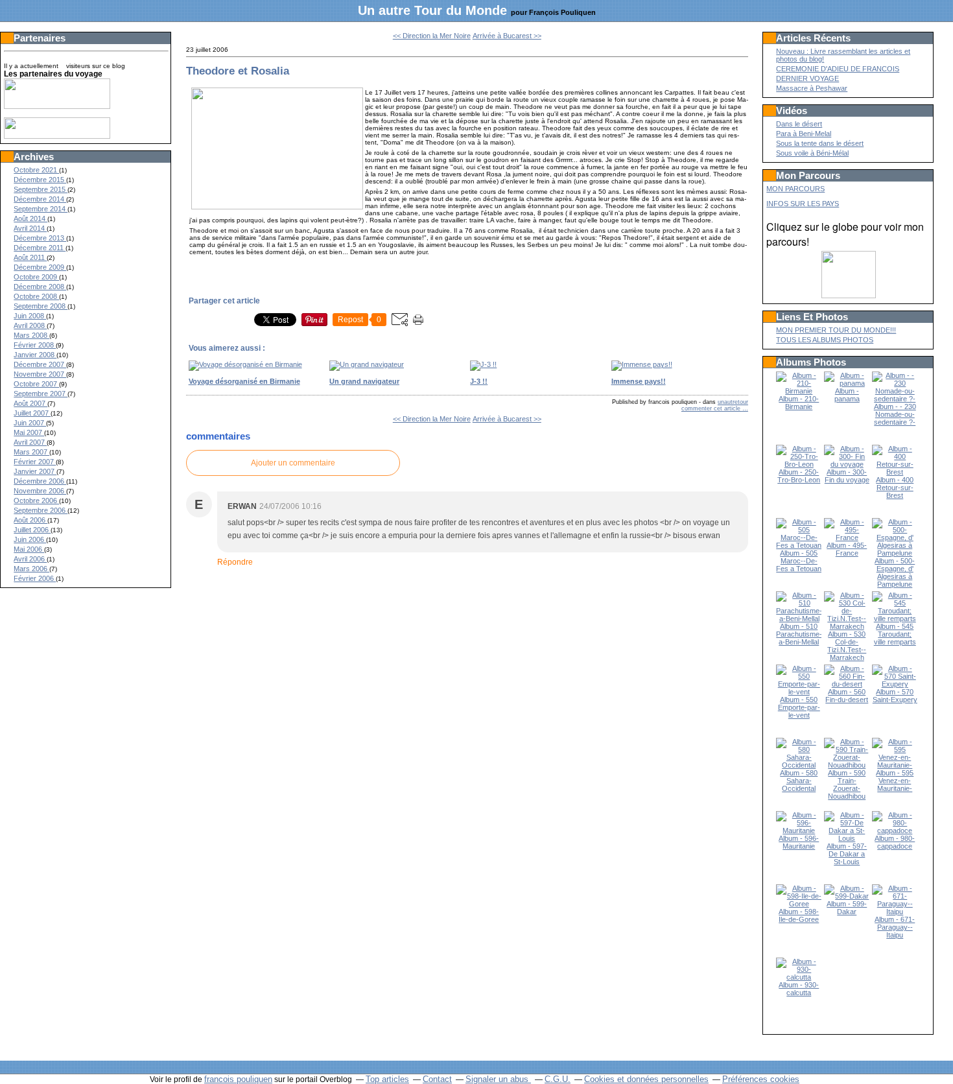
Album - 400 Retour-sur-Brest (894, 487)
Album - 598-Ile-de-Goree (799, 915)
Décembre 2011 (39, 248)
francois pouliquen (238, 1079)
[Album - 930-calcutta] (798, 977)
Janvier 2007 (35, 471)
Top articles (387, 1079)
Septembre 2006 (40, 510)
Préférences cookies (760, 1079)
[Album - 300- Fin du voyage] (846, 464)
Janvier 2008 (35, 355)
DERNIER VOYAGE (807, 78)
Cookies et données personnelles (646, 1079)
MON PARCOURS (795, 189)
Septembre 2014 (40, 209)
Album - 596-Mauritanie (799, 842)
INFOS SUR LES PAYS (802, 203)
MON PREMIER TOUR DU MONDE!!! (836, 330)
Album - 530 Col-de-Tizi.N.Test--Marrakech (846, 645)
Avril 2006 (30, 559)
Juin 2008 (30, 316)
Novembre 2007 (40, 374)
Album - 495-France (847, 549)
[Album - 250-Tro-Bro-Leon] (798, 464)
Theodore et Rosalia (237, 71)
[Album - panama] (846, 383)
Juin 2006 (30, 539)
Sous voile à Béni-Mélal (812, 153)
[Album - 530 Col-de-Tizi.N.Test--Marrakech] (846, 626)
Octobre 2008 (36, 296)
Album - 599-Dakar (847, 907)
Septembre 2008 (40, 306)
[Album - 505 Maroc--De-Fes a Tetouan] (798, 545)
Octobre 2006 (36, 500)
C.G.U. (558, 1079)
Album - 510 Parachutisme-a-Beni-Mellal (799, 634)
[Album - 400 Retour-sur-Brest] (894, 472)
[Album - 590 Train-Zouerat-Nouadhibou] (846, 765)
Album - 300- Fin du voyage (847, 476)
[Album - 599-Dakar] (846, 896)
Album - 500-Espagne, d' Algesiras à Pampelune (895, 572)
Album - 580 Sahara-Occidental (799, 780)
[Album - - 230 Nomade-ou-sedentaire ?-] (894, 399)
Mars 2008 (31, 335)
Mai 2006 (29, 549)
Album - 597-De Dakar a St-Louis (847, 854)
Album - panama (847, 395)
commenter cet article (711, 408)
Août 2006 (30, 520)
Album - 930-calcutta (799, 988)
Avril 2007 (30, 442)
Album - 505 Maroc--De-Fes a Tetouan (798, 560)
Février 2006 (35, 578)
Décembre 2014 (40, 199)
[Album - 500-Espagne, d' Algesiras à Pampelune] (894, 553)
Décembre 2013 (40, 238)
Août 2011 (30, 257)
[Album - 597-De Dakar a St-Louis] (846, 838)
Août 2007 (30, 403)
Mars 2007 (31, 452)
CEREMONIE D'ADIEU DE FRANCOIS (837, 69)
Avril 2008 (30, 325)
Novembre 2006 (40, 491)
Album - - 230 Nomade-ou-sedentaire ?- (895, 414)
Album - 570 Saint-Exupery (895, 695)
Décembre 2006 (40, 481)
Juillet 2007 (32, 413)
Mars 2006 (31, 568)
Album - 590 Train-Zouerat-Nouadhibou (846, 784)
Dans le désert (799, 124)
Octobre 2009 (36, 277)
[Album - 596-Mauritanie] (798, 830)
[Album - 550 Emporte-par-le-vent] (798, 692)
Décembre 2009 (40, 267)
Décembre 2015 (40, 179)
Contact (437, 1079)
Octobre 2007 (36, 384)
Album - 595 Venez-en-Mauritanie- (894, 780)
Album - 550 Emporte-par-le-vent (799, 707)
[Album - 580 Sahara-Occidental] (798, 765)
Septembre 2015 (40, 189)
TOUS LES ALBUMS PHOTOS (824, 340)
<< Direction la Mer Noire (432, 36)
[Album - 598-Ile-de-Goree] (798, 904)
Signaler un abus (498, 1079)
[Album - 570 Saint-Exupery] (894, 684)
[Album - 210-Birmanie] (798, 391)
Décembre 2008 (40, 286)
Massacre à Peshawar (811, 88)
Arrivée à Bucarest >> (507, 36)
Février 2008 (35, 345)
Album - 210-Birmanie (799, 402)
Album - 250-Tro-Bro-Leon (798, 476)
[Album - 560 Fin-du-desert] (846, 684)
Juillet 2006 (32, 530)
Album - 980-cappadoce (895, 842)
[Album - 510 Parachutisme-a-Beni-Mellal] (799, 618)
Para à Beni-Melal (803, 133)
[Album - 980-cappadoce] (894, 830)
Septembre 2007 (40, 393)
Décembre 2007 (40, 364)
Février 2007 (35, 461)
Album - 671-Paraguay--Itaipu (895, 927)
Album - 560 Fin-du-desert (846, 695)
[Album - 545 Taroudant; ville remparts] (894, 618)
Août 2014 (30, 218)
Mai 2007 (29, 432)
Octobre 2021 (36, 170)
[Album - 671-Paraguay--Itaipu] (894, 911)
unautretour (733, 402)
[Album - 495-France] (846, 537)
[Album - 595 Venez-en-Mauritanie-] (894, 765)
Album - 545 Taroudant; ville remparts (895, 634)
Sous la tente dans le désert (820, 143)
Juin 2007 (30, 423)
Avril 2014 (30, 228)
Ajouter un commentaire (293, 462)
